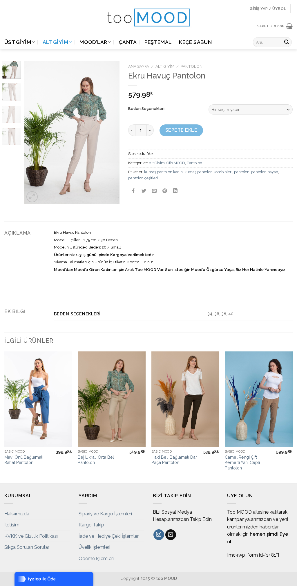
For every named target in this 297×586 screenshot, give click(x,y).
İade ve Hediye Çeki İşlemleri (109, 536)
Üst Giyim (17, 42)
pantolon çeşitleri (143, 178)
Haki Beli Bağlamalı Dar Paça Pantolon (174, 460)
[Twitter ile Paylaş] (143, 191)
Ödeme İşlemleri (96, 558)
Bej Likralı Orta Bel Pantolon (96, 460)
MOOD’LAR (93, 42)
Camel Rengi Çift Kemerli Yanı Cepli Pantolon (242, 462)
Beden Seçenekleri (146, 109)
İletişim (11, 525)
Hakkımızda (16, 514)
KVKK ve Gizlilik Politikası (31, 536)
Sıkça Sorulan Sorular (26, 547)
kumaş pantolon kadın (163, 172)
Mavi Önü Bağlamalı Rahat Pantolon (23, 460)
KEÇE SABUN (195, 42)
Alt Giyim (55, 42)
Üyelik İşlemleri (94, 547)
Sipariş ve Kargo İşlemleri (105, 514)
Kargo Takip (91, 525)
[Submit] (286, 42)
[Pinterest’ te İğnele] (165, 191)
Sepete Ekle (181, 130)
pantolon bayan (264, 172)
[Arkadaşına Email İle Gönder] (154, 191)
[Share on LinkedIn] (175, 191)
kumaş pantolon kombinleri (208, 172)
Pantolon (191, 66)
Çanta (128, 42)
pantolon (241, 172)
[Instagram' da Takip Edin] (158, 534)
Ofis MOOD (175, 163)
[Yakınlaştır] (32, 197)
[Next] (110, 132)
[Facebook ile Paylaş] (133, 191)
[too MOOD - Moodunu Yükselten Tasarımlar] (148, 17)
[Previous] (33, 132)
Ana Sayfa (138, 66)
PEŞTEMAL (158, 42)
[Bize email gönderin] (170, 534)
